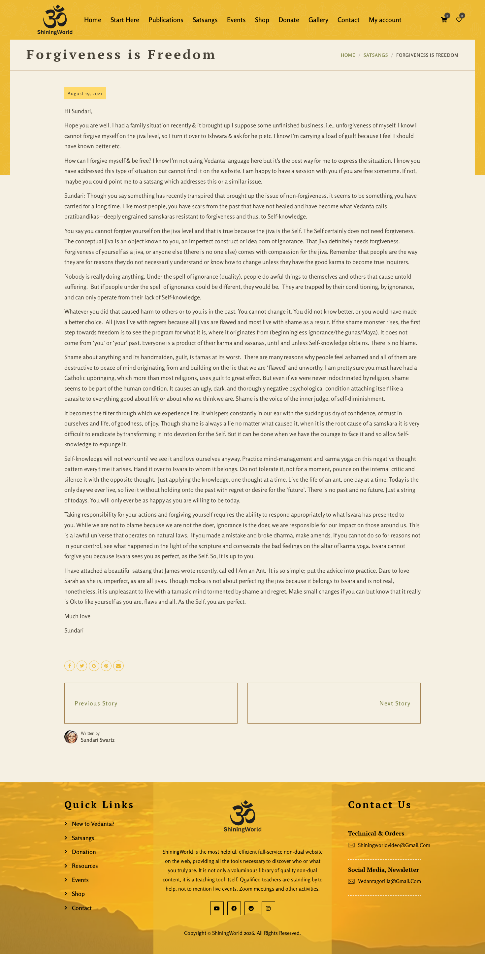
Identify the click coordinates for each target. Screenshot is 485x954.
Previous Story (96, 703)
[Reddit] (251, 908)
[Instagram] (268, 908)
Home (348, 55)
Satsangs (376, 55)
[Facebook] (234, 908)
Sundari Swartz (97, 739)
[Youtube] (217, 908)
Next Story (394, 703)
